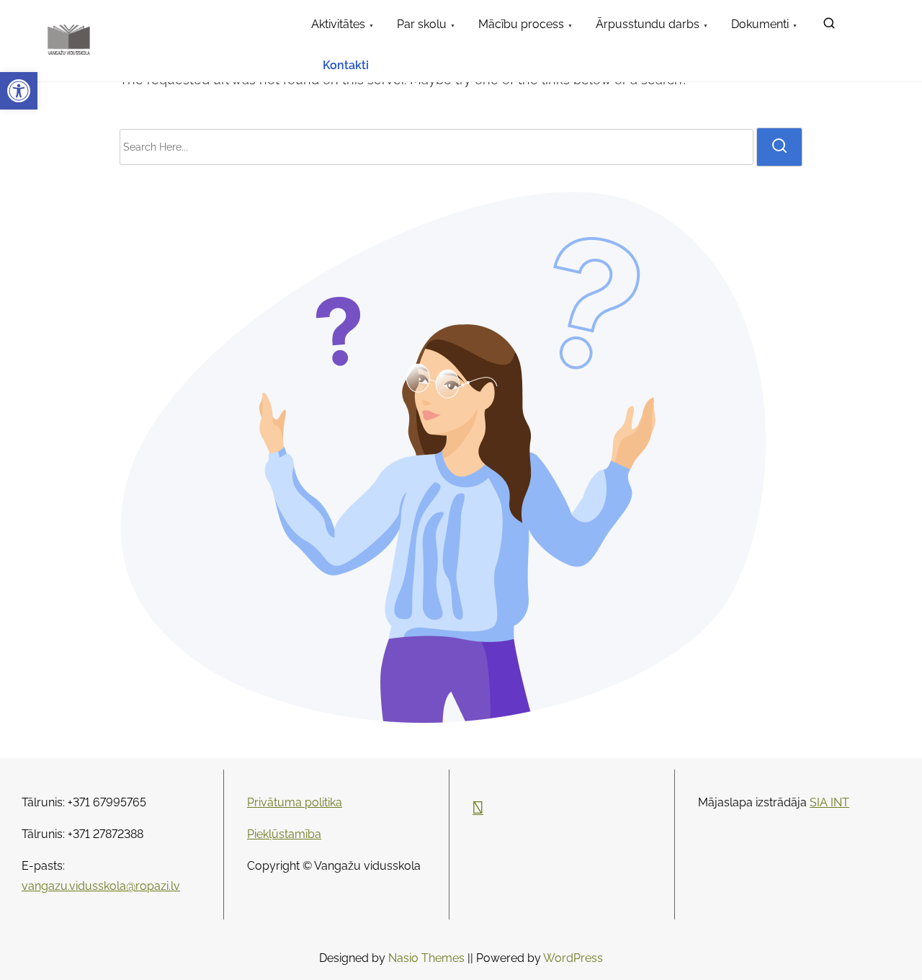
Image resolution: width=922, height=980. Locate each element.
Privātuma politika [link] (294, 802)
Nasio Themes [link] (427, 958)
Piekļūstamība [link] (284, 834)
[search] (779, 147)
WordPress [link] (573, 958)
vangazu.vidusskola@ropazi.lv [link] (101, 886)
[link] (18, 91)
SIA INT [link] (829, 802)
